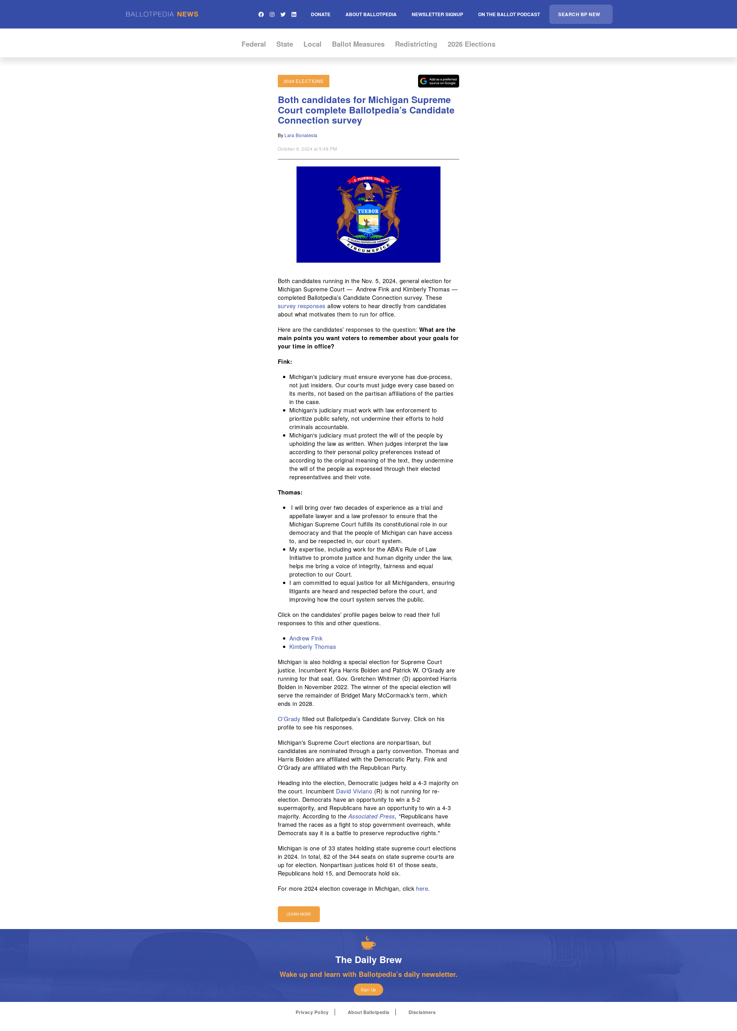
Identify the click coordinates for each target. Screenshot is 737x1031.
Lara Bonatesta (301, 135)
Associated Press (371, 816)
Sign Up (368, 989)
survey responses (302, 306)
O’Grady (289, 719)
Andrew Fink (305, 638)
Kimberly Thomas (312, 646)
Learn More (298, 914)
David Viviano (354, 791)
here (422, 888)
